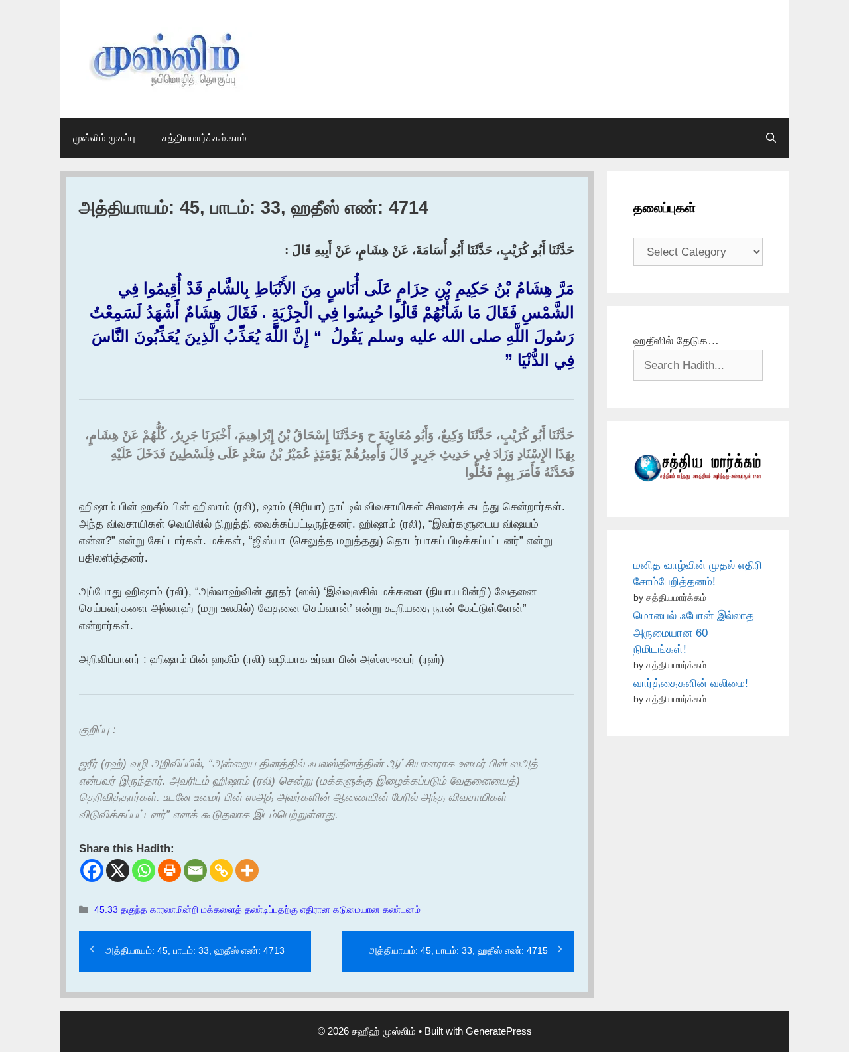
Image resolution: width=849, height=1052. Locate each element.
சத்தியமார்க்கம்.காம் (204, 137)
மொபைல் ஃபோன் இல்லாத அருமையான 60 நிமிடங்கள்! (693, 632)
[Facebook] (91, 870)
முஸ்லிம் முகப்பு (104, 137)
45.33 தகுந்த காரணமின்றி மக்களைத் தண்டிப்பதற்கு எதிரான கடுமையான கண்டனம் (257, 909)
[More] (247, 870)
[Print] (169, 870)
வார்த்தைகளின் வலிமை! (690, 683)
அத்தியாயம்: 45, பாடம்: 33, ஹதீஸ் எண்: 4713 (195, 950)
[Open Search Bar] (771, 138)
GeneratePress (499, 1031)
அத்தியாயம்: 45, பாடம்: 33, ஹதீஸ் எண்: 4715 (458, 950)
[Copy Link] (221, 870)
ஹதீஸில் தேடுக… (676, 341)
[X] (117, 870)
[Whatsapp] (143, 870)
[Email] (195, 870)
